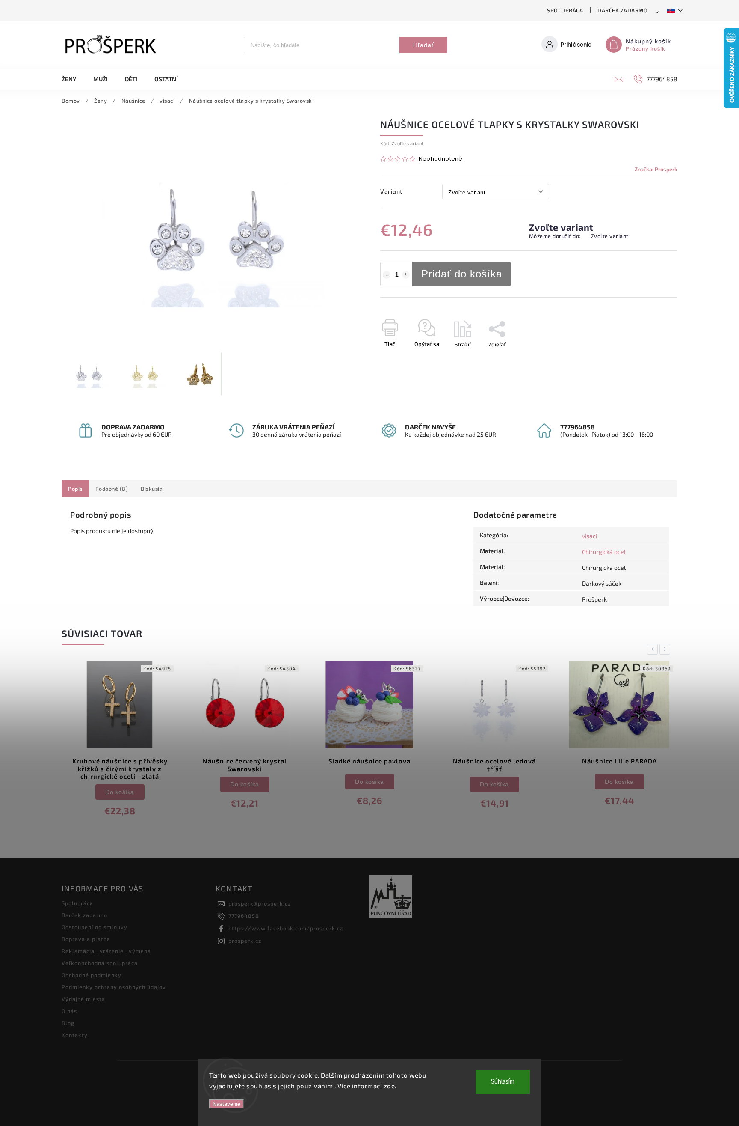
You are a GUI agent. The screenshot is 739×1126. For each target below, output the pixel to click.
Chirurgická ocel (604, 551)
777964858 (243, 915)
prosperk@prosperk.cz (259, 903)
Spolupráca (565, 10)
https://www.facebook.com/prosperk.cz (285, 928)
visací (589, 535)
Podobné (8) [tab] (111, 488)
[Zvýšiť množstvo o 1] (406, 275)
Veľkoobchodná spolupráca (100, 962)
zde (389, 1086)
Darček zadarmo (622, 10)
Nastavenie (226, 1104)
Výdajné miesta (83, 998)
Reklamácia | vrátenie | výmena (106, 950)
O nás (69, 1010)
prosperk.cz (244, 940)
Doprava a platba (86, 938)
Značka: (656, 169)
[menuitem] (73, 79)
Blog (68, 1022)
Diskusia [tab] (152, 488)
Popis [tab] (75, 488)
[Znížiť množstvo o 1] (386, 275)
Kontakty (75, 1034)
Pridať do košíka (461, 274)
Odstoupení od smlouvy (94, 926)
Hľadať (423, 45)
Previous (654, 649)
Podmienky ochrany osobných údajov (114, 986)
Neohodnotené (440, 159)
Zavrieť (649, 359)
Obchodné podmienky (91, 974)
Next (666, 649)
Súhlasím (502, 1081)
